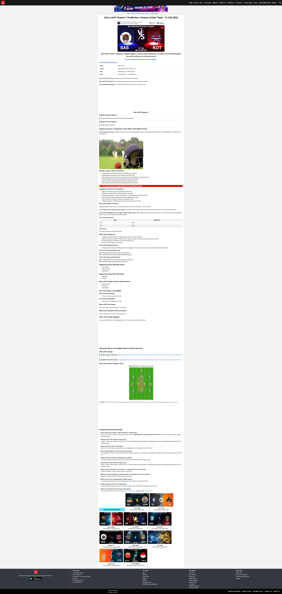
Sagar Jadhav (158, 359)
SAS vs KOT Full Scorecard (108, 62)
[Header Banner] (141, 8)
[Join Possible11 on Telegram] (160, 23)
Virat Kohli (191, 573)
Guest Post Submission (242, 574)
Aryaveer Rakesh (144, 359)
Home (190, 3)
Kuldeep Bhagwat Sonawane (125, 359)
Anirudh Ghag (176, 359)
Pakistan (144, 580)
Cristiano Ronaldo (193, 588)
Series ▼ (215, 3)
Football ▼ (231, 3)
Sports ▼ (239, 3)
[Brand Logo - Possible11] (35, 573)
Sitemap (238, 578)
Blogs (255, 3)
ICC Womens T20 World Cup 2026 (81, 576)
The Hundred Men (77, 582)
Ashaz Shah (170, 359)
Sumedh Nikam (156, 355)
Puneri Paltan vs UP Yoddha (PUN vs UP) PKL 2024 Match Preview (123, 186)
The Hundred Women (77, 573)
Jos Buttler (192, 584)
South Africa (145, 576)
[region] (141, 98)
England (144, 578)
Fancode (126, 320)
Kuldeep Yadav (193, 582)
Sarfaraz (164, 359)
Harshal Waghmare (146, 355)
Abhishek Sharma (193, 580)
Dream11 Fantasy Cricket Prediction (141, 13)
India (143, 573)
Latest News (248, 3)
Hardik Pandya (192, 578)
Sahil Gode (151, 359)
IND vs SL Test (198, 3)
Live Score (207, 3)
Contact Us (268, 591)
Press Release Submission (242, 576)
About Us (277, 591)
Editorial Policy (258, 591)
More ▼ (274, 3)
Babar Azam (192, 576)
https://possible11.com (129, 491)
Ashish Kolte (179, 355)
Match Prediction (264, 3)
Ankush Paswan (137, 355)
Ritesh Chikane (164, 355)
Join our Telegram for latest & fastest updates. (141, 59)
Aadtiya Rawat (121, 355)
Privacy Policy (246, 591)
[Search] (280, 1)
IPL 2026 (74, 578)
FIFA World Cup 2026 (77, 580)
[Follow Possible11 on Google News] (153, 23)
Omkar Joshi (136, 359)
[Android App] (35, 580)
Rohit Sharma (192, 574)
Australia (144, 574)
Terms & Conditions (234, 591)
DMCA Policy (239, 573)
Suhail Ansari (171, 355)
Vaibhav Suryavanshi (194, 586)
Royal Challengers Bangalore (149, 584)
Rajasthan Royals (146, 582)
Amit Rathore (129, 355)
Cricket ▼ (222, 3)
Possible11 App (149, 491)
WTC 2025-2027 (76, 574)
